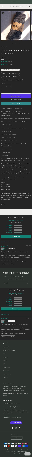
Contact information (17, 453)
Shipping (5, 353)
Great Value (6, 347)
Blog (4, 364)
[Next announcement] (30, 2)
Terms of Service (7, 374)
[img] (4, 246)
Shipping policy (24, 451)
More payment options (16, 99)
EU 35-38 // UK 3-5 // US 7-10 (10, 70)
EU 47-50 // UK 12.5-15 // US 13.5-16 (12, 80)
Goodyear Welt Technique (9, 350)
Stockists (5, 357)
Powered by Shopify (18, 449)
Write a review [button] (16, 236)
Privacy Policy (6, 367)
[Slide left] (12, 43)
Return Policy (6, 370)
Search (4, 360)
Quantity (3, 83)
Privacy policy (9, 451)
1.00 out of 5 (20, 220)
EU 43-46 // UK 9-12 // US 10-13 (11, 76)
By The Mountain (10, 449)
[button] (1, 6)
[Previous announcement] (1, 2)
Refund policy (26, 449)
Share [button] (4, 204)
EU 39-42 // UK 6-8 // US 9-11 (10, 73)
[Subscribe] (27, 283)
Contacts (5, 377)
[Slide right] (19, 43)
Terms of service (16, 451)
